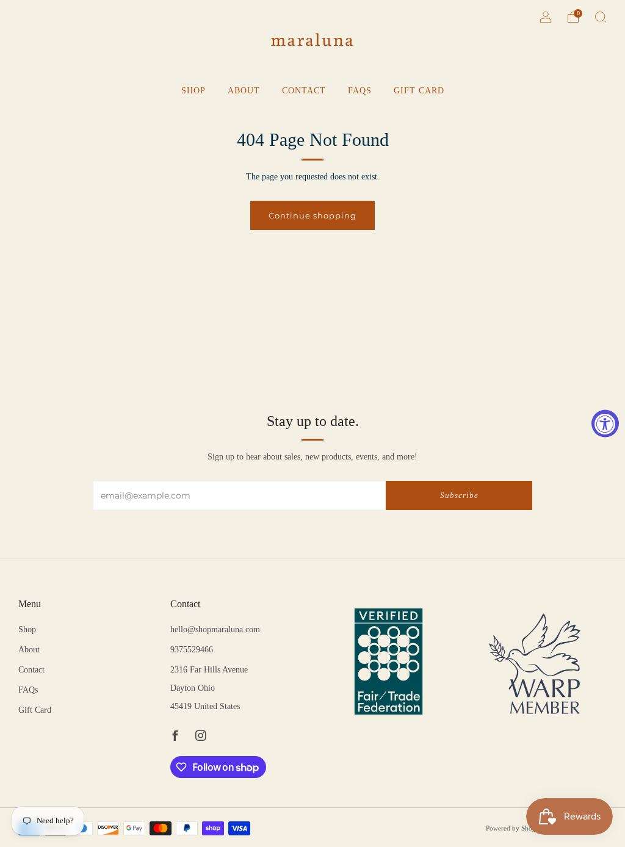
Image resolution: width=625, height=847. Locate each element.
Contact (304, 90)
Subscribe (459, 495)
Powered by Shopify (515, 828)
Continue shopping (312, 215)
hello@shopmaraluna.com (215, 629)
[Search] (600, 17)
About (244, 90)
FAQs (360, 90)
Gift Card (419, 90)
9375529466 (191, 649)
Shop (193, 90)
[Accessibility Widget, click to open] (605, 424)
